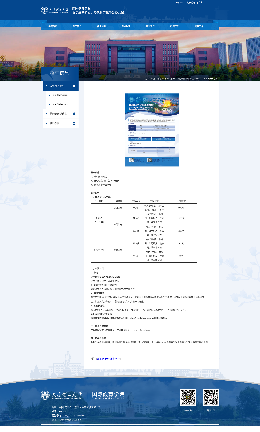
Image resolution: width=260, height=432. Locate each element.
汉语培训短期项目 (60, 104)
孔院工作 (174, 26)
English (179, 2)
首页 (159, 78)
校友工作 (150, 26)
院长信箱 (191, 2)
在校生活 (126, 26)
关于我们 (77, 26)
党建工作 (199, 26)
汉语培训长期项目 (60, 95)
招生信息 (101, 26)
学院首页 (52, 26)
